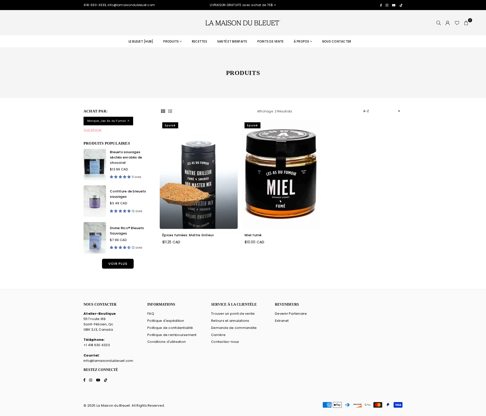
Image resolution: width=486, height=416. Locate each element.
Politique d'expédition (165, 320)
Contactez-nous (225, 341)
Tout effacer (93, 130)
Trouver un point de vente (233, 313)
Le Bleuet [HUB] (141, 41)
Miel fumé (253, 235)
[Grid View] (163, 111)
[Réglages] (447, 22)
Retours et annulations (230, 320)
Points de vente (270, 41)
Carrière (218, 334)
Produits (171, 41)
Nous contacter (336, 41)
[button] (466, 22)
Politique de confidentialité (170, 327)
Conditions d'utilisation (166, 341)
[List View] (170, 111)
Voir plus (117, 263)
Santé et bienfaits (232, 41)
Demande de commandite (234, 327)
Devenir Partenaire (291, 313)
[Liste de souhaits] (457, 22)
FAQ (150, 313)
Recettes (199, 41)
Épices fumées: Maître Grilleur (188, 235)
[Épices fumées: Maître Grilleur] (199, 174)
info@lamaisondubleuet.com (108, 360)
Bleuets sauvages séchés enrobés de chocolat (126, 157)
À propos (301, 41)
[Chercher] (438, 22)
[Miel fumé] (281, 174)
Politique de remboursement (172, 334)
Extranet (282, 320)
